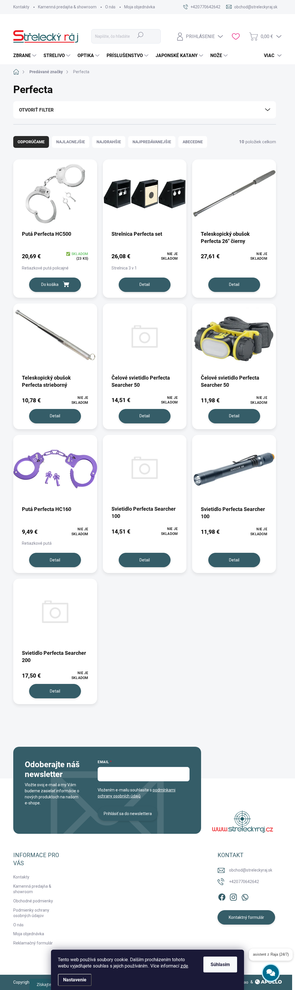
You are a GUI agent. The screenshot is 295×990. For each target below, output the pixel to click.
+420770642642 (244, 881)
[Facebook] (222, 896)
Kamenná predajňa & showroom (67, 7)
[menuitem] (25, 55)
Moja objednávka (139, 7)
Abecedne (193, 141)
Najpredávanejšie (152, 141)
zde (184, 966)
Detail (144, 284)
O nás (110, 7)
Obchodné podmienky (33, 901)
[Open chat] (271, 972)
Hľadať (140, 35)
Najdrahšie (109, 141)
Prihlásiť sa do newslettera (128, 813)
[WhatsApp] (245, 896)
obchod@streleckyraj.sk (250, 870)
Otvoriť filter (36, 110)
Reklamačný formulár (33, 943)
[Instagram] (233, 896)
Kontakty (21, 7)
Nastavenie (74, 980)
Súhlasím (220, 964)
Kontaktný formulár (246, 917)
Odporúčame (31, 141)
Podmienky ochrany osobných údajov (31, 913)
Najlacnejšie (70, 141)
